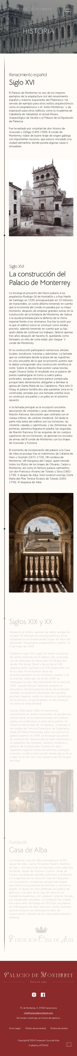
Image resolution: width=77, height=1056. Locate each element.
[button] (67, 10)
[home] (30, 10)
